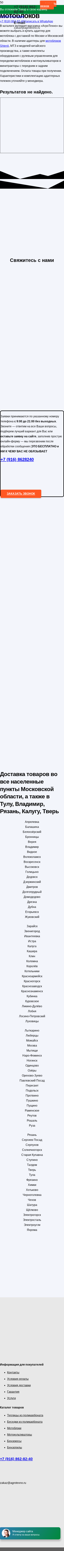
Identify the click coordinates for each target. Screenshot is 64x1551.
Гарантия (13, 1391)
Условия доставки (19, 1385)
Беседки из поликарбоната (24, 1421)
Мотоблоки (14, 1428)
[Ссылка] (7, 16)
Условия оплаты (18, 1378)
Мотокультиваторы (19, 1434)
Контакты (13, 1372)
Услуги (11, 1398)
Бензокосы (14, 1441)
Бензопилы (14, 1447)
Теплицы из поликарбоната (25, 1415)
